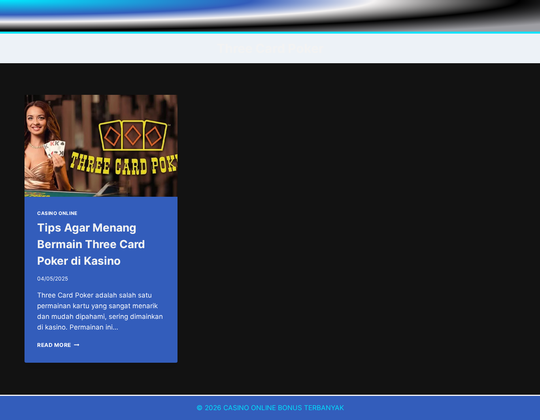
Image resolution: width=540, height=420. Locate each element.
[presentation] (101, 146)
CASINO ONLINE (57, 213)
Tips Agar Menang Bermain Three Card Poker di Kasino (91, 244)
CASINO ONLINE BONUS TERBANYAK (283, 408)
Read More (58, 345)
